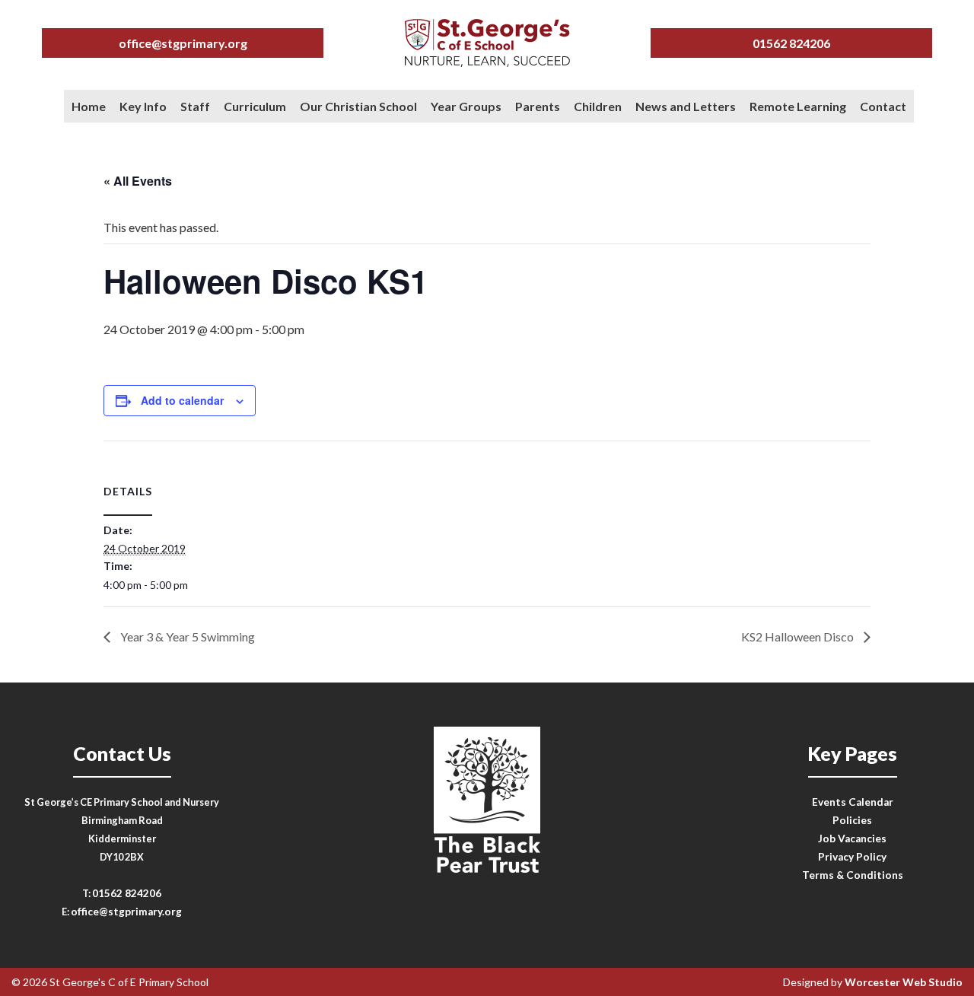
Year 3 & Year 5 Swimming (186, 636)
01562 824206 (791, 43)
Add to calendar (182, 400)
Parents (537, 106)
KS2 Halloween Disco (798, 636)
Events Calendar (852, 802)
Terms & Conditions (852, 875)
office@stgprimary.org (183, 43)
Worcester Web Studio (904, 981)
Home (89, 106)
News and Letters (685, 106)
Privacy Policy (852, 857)
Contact (883, 106)
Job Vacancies (852, 838)
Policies (852, 820)
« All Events (137, 180)
